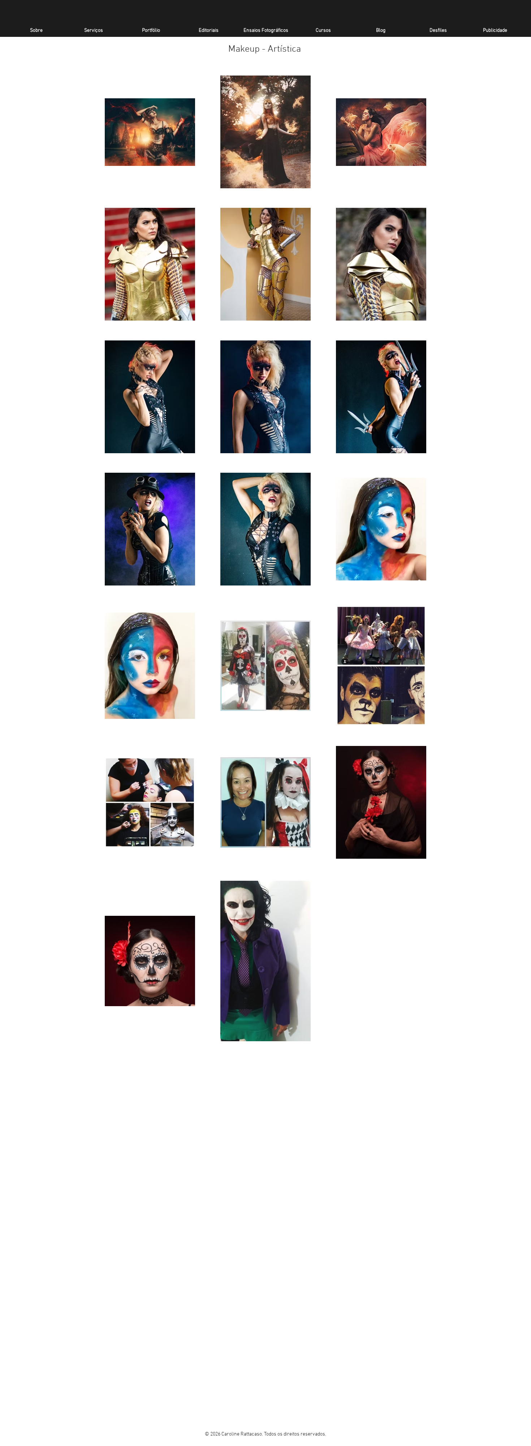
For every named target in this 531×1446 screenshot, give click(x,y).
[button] (151, 30)
